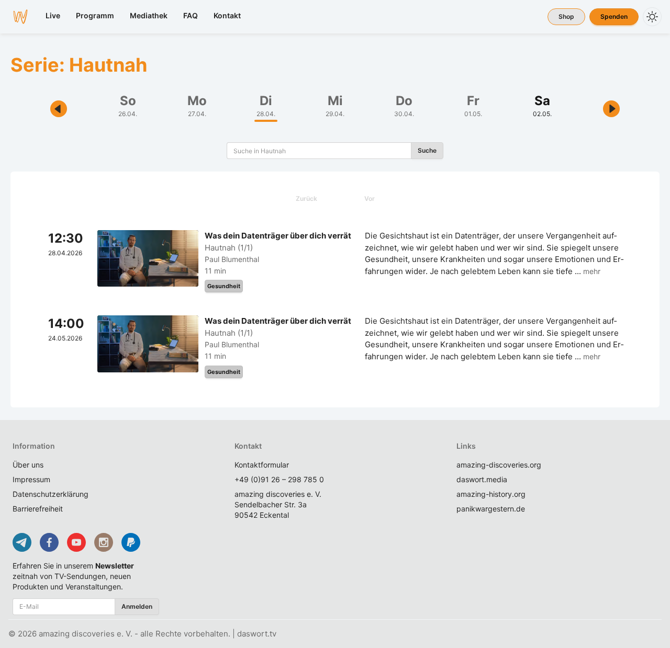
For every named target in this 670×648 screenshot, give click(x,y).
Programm (95, 15)
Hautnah (220, 248)
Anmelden (136, 606)
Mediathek (149, 15)
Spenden (614, 16)
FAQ (190, 15)
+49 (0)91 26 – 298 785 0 (279, 479)
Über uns (28, 464)
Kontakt (227, 15)
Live (53, 15)
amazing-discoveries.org (498, 464)
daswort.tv (256, 634)
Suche (427, 150)
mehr (591, 271)
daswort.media (481, 479)
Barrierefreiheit (38, 508)
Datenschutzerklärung (50, 494)
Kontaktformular (261, 464)
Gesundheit (223, 286)
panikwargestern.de (490, 508)
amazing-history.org (491, 494)
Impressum (31, 479)
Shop (566, 16)
